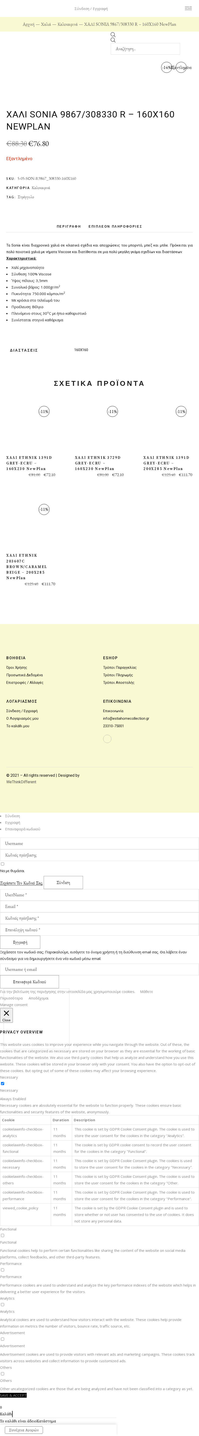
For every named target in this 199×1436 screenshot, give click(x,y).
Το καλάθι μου (17, 726)
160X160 (81, 350)
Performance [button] (11, 1263)
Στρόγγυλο (26, 196)
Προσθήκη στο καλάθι (31, 428)
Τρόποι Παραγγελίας (120, 667)
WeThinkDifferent (21, 782)
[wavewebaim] (188, 8)
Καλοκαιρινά (41, 187)
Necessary (9, 1090)
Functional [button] (8, 1229)
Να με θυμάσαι (12, 870)
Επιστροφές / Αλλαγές (24, 682)
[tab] (69, 228)
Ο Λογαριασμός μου (22, 718)
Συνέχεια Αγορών (24, 1430)
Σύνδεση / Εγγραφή (22, 711)
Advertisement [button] (12, 1332)
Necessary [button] (9, 1077)
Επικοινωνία (113, 711)
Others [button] (6, 1367)
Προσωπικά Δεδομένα (24, 675)
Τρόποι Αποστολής (118, 682)
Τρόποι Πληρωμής (118, 675)
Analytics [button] (7, 1298)
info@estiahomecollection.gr (126, 718)
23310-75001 (113, 726)
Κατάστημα (46, 1421)
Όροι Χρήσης (16, 667)
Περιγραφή (69, 226)
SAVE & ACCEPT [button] (13, 1395)
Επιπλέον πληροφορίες (115, 226)
